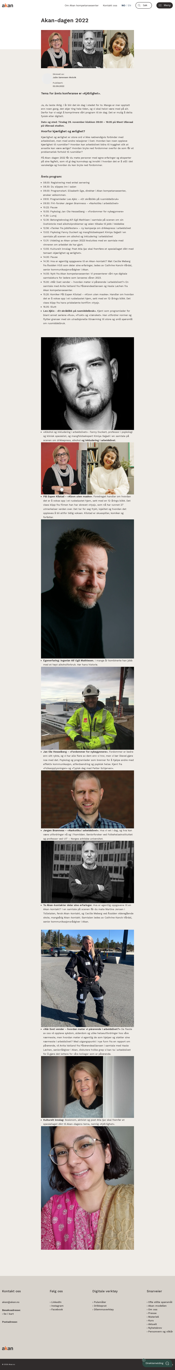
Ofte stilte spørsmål (160, 1302)
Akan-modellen (157, 1305)
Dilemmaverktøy (104, 1309)
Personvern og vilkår (160, 1331)
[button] (164, 5)
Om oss (152, 1309)
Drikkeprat (100, 1305)
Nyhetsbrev (155, 1327)
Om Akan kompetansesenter (82, 5)
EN (129, 5)
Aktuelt (152, 1324)
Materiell (153, 1316)
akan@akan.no (10, 1302)
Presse (152, 1313)
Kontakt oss (110, 5)
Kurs (151, 1320)
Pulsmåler (100, 1302)
